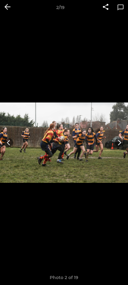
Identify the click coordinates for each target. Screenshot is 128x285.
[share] (105, 7)
